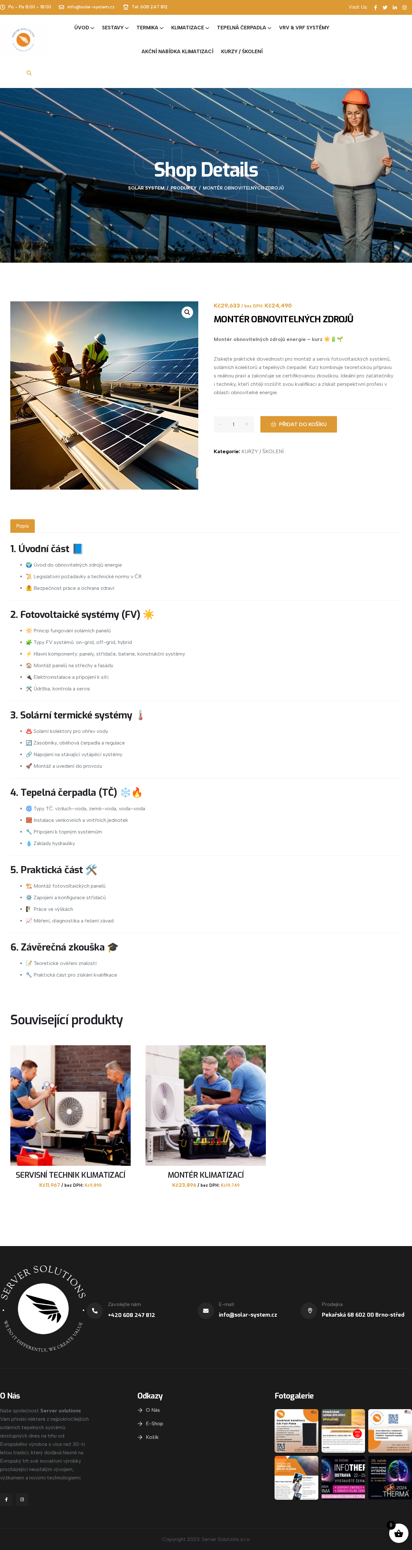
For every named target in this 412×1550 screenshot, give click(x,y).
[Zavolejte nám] (95, 1310)
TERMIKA (147, 28)
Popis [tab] (22, 526)
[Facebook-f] (6, 1499)
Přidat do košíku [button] (70, 1187)
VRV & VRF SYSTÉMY (304, 28)
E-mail (226, 1304)
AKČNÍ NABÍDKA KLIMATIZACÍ (177, 51)
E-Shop (154, 1423)
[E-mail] (206, 1310)
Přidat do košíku (303, 424)
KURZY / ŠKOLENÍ (242, 51)
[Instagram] (22, 1499)
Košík (152, 1437)
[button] (187, 312)
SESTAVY (113, 28)
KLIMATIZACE (187, 28)
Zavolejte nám (124, 1304)
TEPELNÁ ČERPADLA (241, 28)
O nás (153, 1410)
